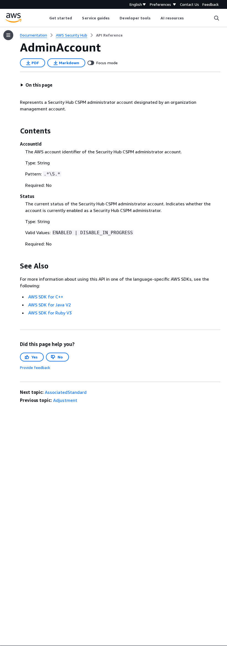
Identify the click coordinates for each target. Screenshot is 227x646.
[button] (36, 85)
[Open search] (216, 18)
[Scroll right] (188, 18)
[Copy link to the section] (15, 131)
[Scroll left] (45, 18)
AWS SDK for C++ (45, 296)
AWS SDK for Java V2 (49, 305)
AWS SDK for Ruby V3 (50, 313)
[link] (109, 35)
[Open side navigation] (8, 35)
